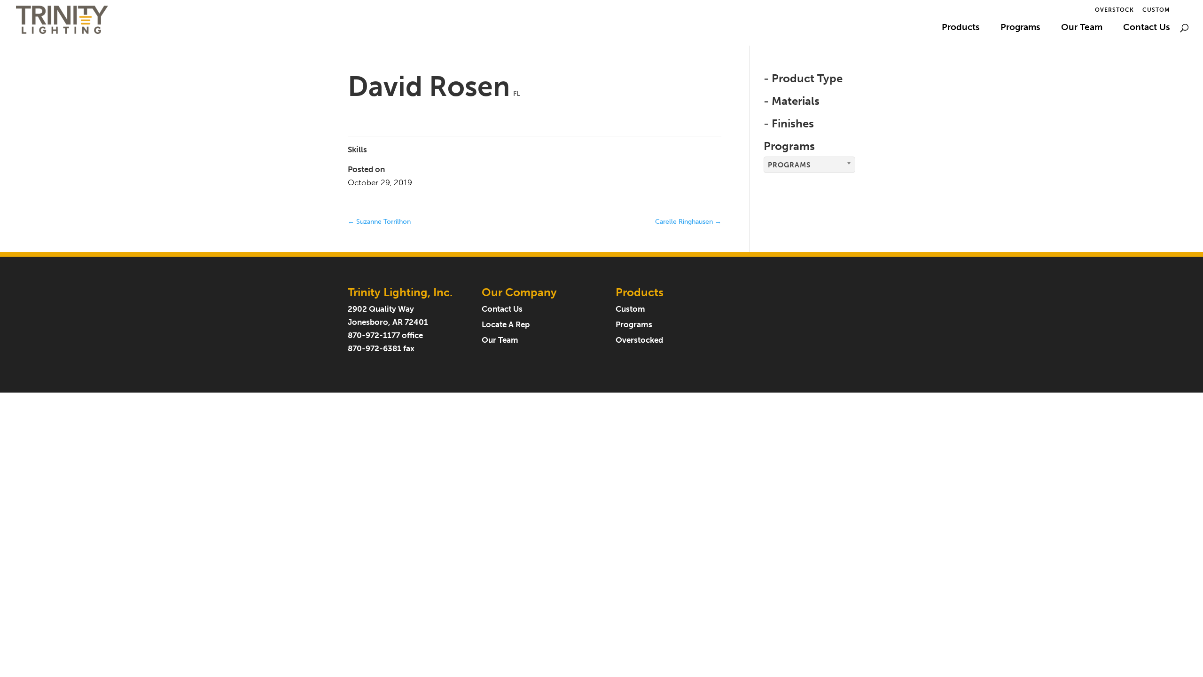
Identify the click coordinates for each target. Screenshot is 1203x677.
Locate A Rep (506, 325)
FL (516, 94)
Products (961, 28)
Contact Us (1146, 28)
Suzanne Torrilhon (379, 222)
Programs (1020, 28)
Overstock (1114, 10)
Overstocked (639, 340)
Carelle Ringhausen (688, 222)
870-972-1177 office (385, 335)
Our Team (1081, 28)
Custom (1156, 10)
